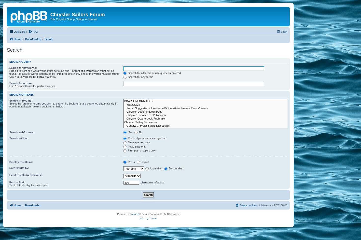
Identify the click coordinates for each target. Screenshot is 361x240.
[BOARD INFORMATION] (205, 101)
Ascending (155, 168)
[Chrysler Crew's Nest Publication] (205, 115)
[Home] (29, 16)
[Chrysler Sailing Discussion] (205, 122)
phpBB (135, 214)
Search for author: (21, 83)
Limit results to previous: (25, 175)
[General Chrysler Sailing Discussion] (205, 126)
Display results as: (21, 162)
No (140, 132)
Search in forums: (20, 100)
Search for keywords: (23, 67)
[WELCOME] (205, 105)
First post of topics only (141, 150)
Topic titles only (136, 146)
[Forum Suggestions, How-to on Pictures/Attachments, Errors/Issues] (205, 108)
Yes (129, 132)
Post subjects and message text (146, 138)
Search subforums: (21, 132)
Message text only (138, 142)
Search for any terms (140, 76)
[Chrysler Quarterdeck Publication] (205, 118)
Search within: (18, 138)
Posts (131, 162)
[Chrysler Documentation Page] (205, 112)
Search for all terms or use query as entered (154, 73)
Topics (145, 162)
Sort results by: (19, 167)
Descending (175, 168)
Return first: (17, 182)
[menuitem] (33, 32)
